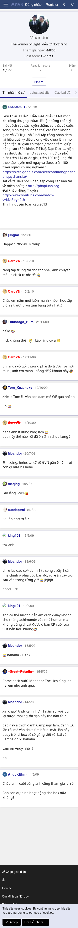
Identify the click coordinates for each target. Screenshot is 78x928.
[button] (38, 880)
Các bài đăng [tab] (64, 92)
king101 (14, 535)
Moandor (15, 453)
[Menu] (5, 4)
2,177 (7, 69)
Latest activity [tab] (40, 92)
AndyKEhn (16, 774)
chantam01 (16, 107)
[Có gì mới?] (64, 4)
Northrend (59, 44)
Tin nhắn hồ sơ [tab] (13, 92)
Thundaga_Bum (20, 321)
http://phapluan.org (43, 186)
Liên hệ (7, 888)
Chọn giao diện (15, 872)
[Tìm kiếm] (73, 4)
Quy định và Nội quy (15, 896)
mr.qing (14, 483)
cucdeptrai (16, 509)
